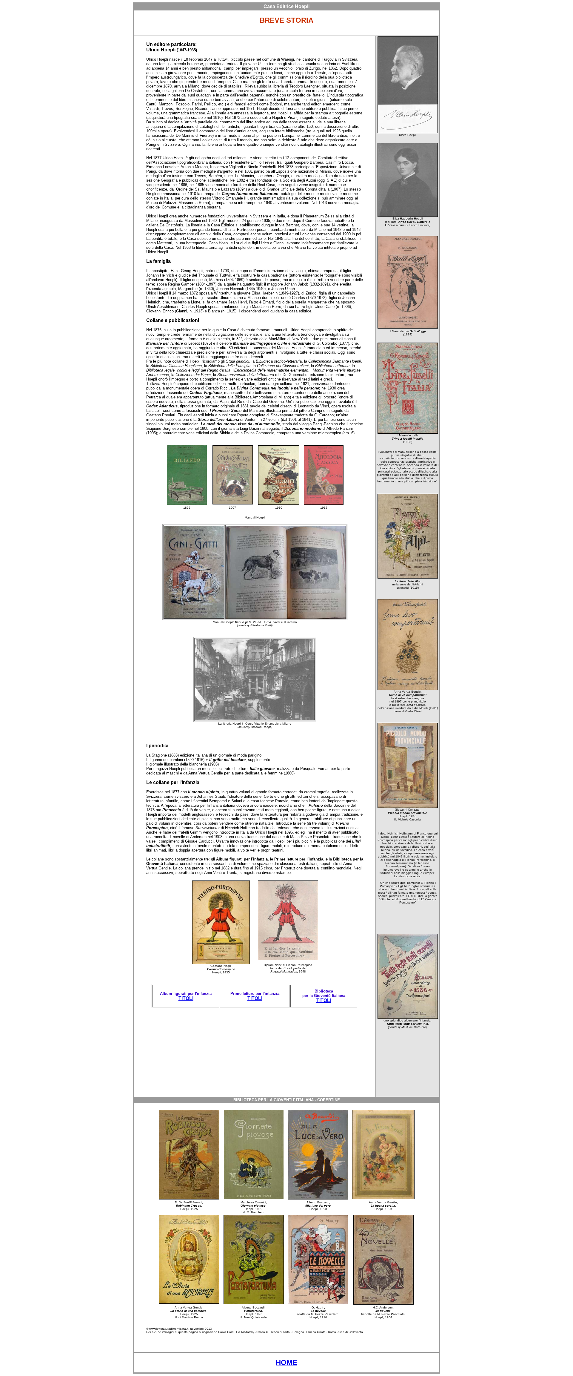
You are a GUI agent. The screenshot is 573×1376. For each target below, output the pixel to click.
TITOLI (185, 998)
